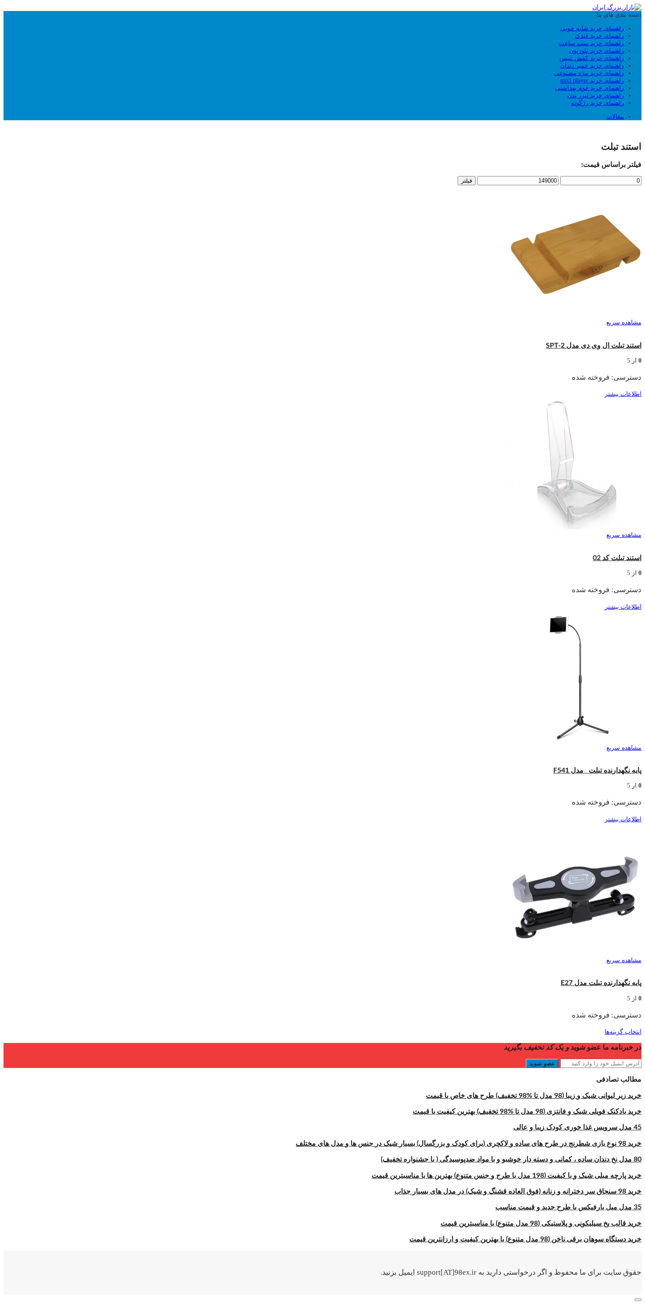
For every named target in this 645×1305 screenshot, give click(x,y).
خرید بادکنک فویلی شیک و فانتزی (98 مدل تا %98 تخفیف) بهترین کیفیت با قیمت (527, 1111)
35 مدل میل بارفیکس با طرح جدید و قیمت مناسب (568, 1207)
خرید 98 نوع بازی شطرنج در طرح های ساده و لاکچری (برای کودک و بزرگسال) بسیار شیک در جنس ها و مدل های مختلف (468, 1143)
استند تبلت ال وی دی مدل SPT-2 (593, 345)
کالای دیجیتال (612, 130)
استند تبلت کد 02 (617, 557)
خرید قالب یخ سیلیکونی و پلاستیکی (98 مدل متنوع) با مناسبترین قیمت (541, 1223)
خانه (636, 130)
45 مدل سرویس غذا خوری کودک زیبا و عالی (577, 1127)
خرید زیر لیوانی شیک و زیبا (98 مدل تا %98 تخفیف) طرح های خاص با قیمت (533, 1095)
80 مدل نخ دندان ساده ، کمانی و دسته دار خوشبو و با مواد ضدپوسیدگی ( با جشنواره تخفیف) (511, 1159)
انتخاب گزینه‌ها (623, 1031)
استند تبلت (627, 330)
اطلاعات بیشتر (623, 394)
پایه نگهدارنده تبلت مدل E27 (601, 982)
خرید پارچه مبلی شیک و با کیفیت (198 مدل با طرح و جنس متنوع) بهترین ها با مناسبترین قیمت (506, 1175)
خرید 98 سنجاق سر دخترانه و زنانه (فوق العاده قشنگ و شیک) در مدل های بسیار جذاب (517, 1191)
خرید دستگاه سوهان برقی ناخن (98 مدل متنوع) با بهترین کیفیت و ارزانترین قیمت (525, 1239)
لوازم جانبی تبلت (506, 130)
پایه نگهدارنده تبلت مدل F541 (597, 770)
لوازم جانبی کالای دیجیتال (562, 130)
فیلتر (466, 180)
